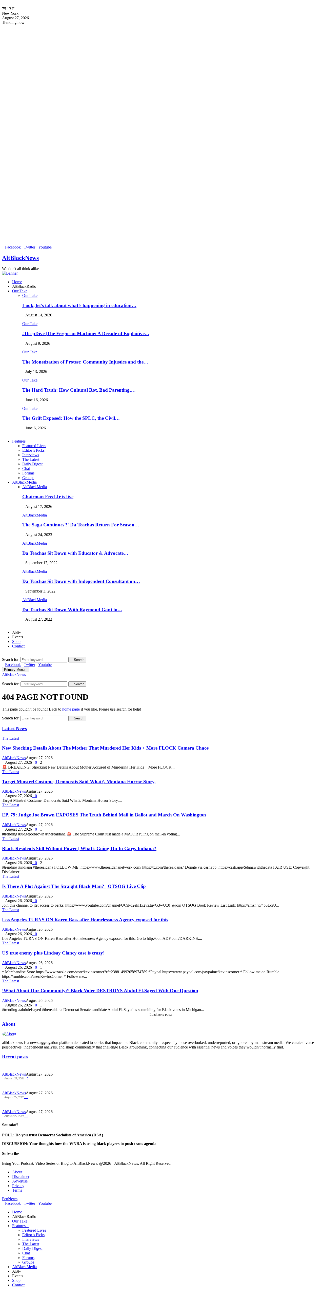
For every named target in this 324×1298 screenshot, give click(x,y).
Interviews (30, 455)
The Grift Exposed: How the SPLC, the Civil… (71, 418)
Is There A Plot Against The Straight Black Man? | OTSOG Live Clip (74, 886)
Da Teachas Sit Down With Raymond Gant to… (72, 609)
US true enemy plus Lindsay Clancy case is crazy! (53, 953)
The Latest (30, 459)
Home (17, 282)
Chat (26, 468)
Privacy (18, 1186)
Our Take (19, 291)
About (8, 1024)
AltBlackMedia (24, 482)
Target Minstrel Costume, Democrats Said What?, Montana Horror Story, (79, 781)
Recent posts (15, 1056)
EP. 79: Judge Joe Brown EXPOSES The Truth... (39, 1104)
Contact (18, 646)
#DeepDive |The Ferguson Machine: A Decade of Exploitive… (85, 333)
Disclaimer (20, 1176)
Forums (28, 473)
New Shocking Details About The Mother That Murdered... (50, 1066)
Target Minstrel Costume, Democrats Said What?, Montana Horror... (59, 1085)
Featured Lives (34, 446)
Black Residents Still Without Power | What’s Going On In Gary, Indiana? (79, 848)
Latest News (14, 728)
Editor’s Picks (33, 450)
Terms (17, 1190)
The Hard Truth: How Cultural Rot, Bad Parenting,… (79, 390)
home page (71, 709)
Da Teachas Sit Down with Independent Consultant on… (81, 581)
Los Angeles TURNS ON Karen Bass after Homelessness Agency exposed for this (85, 919)
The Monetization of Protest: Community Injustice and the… (85, 362)
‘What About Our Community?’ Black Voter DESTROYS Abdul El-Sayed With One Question (100, 990)
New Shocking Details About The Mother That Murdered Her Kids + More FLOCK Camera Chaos (105, 748)
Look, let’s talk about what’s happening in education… (79, 305)
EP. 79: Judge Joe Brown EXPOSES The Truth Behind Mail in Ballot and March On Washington (104, 814)
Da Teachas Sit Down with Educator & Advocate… (75, 553)
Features (19, 441)
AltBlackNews (20, 258)
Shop (16, 641)
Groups (28, 477)
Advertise (20, 1181)
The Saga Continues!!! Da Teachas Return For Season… (80, 524)
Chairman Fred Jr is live (47, 496)
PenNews (9, 1199)
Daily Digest (32, 464)
